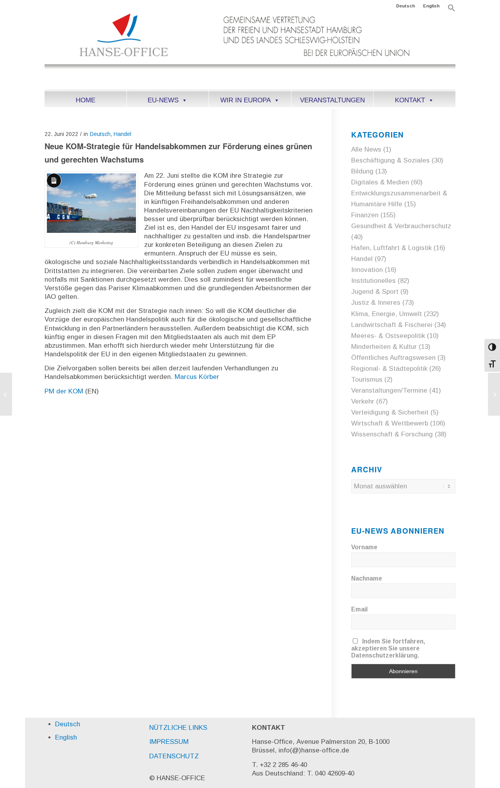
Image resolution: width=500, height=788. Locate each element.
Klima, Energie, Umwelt (386, 314)
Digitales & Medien (380, 182)
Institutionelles (373, 280)
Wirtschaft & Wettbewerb (389, 423)
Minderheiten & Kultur (384, 346)
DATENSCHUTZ (174, 756)
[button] (451, 10)
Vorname (364, 547)
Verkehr (362, 401)
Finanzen (365, 215)
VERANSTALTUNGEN (332, 100)
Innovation (367, 269)
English (431, 6)
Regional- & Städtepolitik (389, 368)
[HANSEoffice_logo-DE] (250, 50)
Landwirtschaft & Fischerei (391, 325)
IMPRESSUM (169, 741)
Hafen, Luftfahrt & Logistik (391, 248)
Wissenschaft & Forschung (392, 434)
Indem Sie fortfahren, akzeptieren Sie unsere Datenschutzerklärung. (388, 648)
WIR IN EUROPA (245, 100)
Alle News (366, 149)
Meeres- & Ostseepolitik (388, 336)
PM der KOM (64, 391)
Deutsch (405, 6)
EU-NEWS (163, 100)
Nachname (366, 578)
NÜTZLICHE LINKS (178, 727)
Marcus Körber (197, 377)
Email (359, 609)
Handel (122, 134)
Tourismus (366, 379)
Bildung (362, 171)
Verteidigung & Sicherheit (390, 412)
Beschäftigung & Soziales (390, 160)
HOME (85, 100)
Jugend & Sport (374, 291)
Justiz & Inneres (375, 302)
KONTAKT (410, 100)
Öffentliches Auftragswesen (393, 357)
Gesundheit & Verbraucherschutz (401, 226)
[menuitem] (405, 6)
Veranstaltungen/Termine (389, 390)
